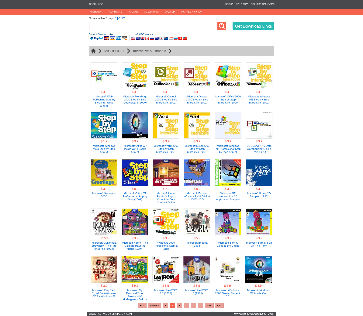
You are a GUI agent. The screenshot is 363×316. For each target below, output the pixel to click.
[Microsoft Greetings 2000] (104, 185)
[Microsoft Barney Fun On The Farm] (259, 234)
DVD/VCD (169, 11)
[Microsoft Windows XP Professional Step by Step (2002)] (228, 137)
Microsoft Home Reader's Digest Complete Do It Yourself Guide (166, 198)
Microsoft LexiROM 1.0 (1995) (196, 292)
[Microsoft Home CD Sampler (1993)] (259, 185)
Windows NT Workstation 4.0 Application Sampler (228, 196)
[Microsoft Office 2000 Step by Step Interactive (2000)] (228, 88)
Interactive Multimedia (149, 51)
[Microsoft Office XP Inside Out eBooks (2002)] (135, 137)
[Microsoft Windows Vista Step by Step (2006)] (104, 137)
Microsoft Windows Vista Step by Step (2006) (104, 148)
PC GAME (133, 11)
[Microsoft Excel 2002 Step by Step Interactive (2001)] (197, 137)
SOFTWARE (115, 11)
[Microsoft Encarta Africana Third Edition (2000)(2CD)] (197, 185)
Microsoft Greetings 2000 (104, 195)
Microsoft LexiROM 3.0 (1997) (165, 292)
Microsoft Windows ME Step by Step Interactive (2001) (259, 99)
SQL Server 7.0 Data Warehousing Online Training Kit (259, 148)
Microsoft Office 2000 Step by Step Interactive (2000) (228, 99)
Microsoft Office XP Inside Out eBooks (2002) (135, 148)
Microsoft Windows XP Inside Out (258, 292)
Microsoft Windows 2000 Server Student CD (227, 293)
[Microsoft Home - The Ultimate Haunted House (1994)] (135, 234)
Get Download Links (253, 26)
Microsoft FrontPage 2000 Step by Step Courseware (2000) (135, 99)
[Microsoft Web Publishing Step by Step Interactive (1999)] (104, 88)
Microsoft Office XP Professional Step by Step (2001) (135, 196)
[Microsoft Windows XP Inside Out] (258, 281)
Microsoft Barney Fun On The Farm (259, 244)
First (142, 305)
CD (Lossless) (151, 11)
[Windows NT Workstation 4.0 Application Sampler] (228, 185)
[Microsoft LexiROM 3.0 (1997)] (166, 281)
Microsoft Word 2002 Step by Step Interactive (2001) (166, 148)
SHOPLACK (95, 4)
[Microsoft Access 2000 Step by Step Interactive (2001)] (197, 88)
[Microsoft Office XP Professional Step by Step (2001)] (135, 185)
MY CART (242, 4)
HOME (229, 4)
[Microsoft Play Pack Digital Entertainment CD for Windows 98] (104, 281)
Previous (154, 305)
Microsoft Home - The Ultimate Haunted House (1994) (135, 245)
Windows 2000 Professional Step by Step (166, 245)
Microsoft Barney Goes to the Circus (228, 244)
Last (219, 305)
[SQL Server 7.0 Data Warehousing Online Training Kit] (259, 137)
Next (209, 305)
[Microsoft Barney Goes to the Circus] (228, 234)
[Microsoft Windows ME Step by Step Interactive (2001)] (259, 88)
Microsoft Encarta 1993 (197, 244)
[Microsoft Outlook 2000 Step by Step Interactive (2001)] (166, 88)
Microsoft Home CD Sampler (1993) (259, 195)
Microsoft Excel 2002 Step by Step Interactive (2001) (197, 148)
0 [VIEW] (120, 18)
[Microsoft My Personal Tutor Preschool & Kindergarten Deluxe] (135, 281)
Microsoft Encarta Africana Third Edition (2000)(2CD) (197, 196)
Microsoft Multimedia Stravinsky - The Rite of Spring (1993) (104, 245)
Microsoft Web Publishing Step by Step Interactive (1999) (104, 101)
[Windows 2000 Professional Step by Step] (166, 234)
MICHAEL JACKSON (191, 11)
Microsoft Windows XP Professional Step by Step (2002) (228, 148)
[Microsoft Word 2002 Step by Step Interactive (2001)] (166, 137)
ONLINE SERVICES (263, 4)
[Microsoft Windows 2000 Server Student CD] (227, 281)
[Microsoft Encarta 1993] (197, 234)
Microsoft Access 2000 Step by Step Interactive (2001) (197, 99)
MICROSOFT (96, 11)
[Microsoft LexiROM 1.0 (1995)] (196, 281)
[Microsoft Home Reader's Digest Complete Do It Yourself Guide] (166, 185)
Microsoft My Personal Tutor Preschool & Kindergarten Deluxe (135, 295)
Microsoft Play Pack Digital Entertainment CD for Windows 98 (104, 293)
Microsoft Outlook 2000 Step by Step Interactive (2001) (166, 99)
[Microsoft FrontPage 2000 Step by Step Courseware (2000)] (135, 88)
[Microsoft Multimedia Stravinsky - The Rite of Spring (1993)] (104, 234)
